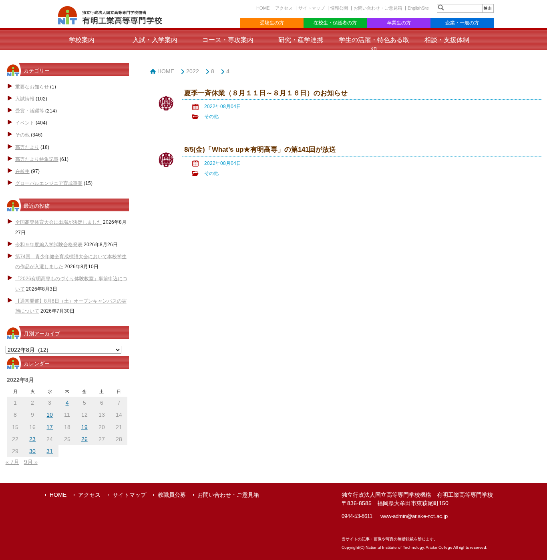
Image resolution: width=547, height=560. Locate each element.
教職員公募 (172, 495)
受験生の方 (272, 23)
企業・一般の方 (462, 23)
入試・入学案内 (155, 39)
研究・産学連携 (300, 39)
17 (49, 427)
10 (49, 414)
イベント (24, 123)
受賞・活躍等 (29, 111)
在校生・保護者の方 (335, 23)
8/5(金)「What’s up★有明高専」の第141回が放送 (260, 149)
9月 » (31, 462)
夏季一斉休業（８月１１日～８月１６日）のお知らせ (266, 93)
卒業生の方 (399, 23)
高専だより (27, 147)
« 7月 (12, 462)
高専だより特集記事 (36, 159)
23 (32, 439)
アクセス (284, 8)
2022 (192, 71)
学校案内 (82, 39)
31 (49, 451)
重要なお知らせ (32, 87)
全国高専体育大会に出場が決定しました (58, 222)
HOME (262, 8)
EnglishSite (418, 8)
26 (84, 439)
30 (32, 451)
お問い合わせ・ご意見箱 (378, 8)
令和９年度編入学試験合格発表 (48, 244)
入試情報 (24, 99)
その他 (22, 135)
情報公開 (339, 8)
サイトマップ (311, 8)
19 (84, 427)
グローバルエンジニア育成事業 (48, 183)
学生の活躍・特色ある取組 (374, 44)
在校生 (22, 171)
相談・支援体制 (446, 39)
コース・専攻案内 (227, 39)
